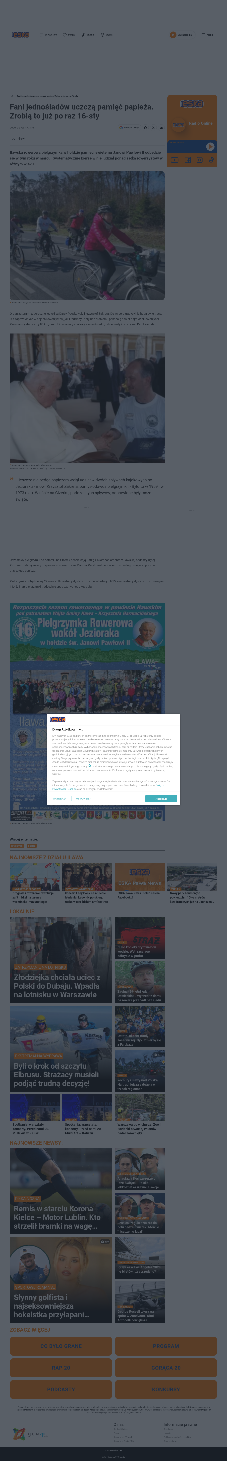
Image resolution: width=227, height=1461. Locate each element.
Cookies (72, 788)
